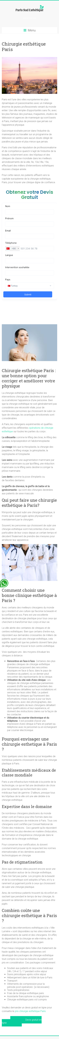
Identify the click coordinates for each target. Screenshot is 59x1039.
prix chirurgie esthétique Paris (30, 1011)
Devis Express (29, 18)
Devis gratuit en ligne (22, 1021)
